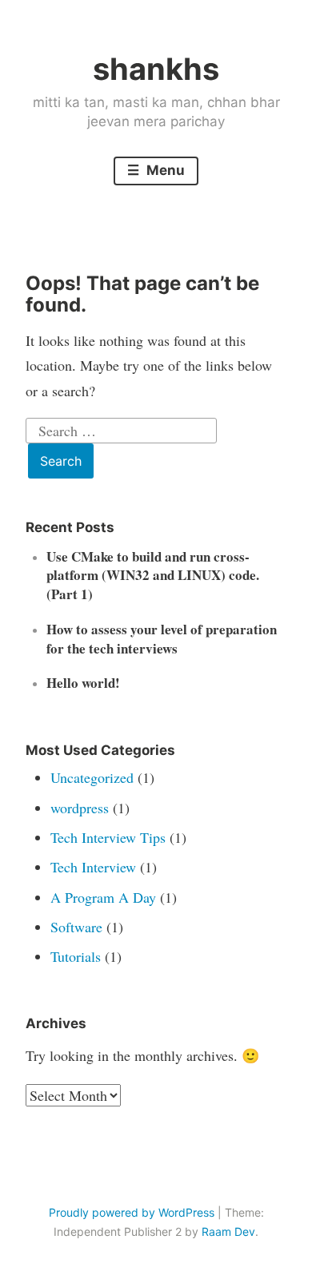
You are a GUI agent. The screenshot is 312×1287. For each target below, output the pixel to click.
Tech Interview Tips (108, 837)
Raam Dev (228, 1231)
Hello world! (83, 683)
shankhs (156, 68)
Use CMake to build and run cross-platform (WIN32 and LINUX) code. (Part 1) (152, 575)
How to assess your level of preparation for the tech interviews (161, 638)
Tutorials (75, 956)
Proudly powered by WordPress (131, 1212)
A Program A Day (103, 897)
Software (76, 926)
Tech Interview (93, 866)
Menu (164, 170)
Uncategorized (92, 777)
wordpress (79, 807)
